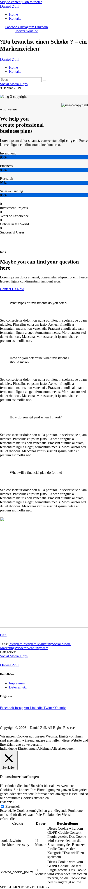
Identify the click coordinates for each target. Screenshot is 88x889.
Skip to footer (32, 2)
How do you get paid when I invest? (36, 417)
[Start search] (44, 80)
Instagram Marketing (37, 644)
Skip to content (10, 2)
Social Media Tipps (14, 84)
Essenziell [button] (7, 802)
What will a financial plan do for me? (36, 472)
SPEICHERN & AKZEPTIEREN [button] (24, 887)
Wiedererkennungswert (31, 648)
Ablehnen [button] (44, 748)
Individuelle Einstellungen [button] (18, 748)
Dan (3, 635)
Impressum (17, 683)
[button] (44, 303)
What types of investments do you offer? (38, 303)
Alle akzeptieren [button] (62, 748)
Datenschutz (18, 687)
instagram (15, 644)
